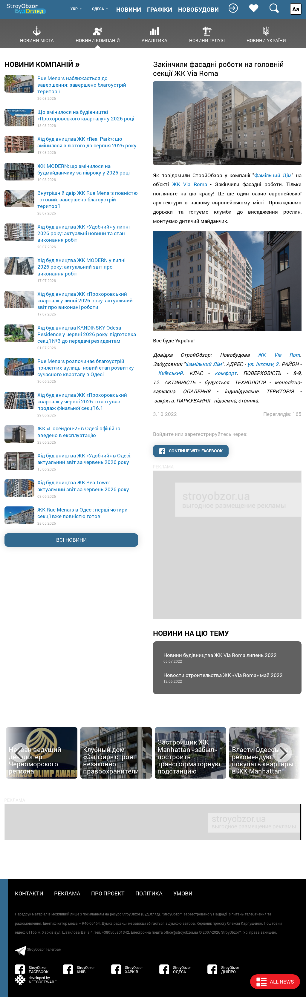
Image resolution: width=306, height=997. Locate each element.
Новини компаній (98, 40)
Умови (182, 893)
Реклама (67, 893)
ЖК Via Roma (189, 184)
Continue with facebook (195, 451)
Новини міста (37, 40)
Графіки (159, 9)
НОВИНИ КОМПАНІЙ (42, 64)
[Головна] (26, 9)
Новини (128, 9)
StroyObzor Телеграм (44, 949)
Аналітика (154, 40)
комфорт (226, 373)
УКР (74, 8)
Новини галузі (207, 40)
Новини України (266, 40)
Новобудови (198, 9)
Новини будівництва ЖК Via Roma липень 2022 (220, 658)
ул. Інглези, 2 (263, 364)
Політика (149, 893)
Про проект (108, 893)
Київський (170, 373)
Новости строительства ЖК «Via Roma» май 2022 (223, 678)
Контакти (29, 893)
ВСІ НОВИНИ (71, 539)
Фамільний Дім (273, 175)
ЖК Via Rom (279, 354)
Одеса (98, 8)
